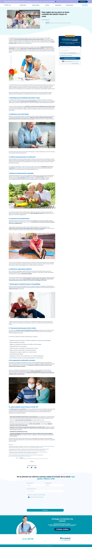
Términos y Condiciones (75, 63)
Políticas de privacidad (72, 52)
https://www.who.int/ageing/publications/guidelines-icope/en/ (33, 447)
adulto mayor (27, 41)
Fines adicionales (69, 55)
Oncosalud (47, 22)
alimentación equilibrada (25, 176)
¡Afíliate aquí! (83, 1)
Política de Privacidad (41, 494)
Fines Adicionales (41, 497)
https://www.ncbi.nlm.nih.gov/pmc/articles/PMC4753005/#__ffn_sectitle (20, 456)
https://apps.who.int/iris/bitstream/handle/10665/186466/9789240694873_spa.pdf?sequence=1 (23, 452)
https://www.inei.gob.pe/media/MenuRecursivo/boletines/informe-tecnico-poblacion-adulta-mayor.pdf (29, 450)
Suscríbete (84, 5)
